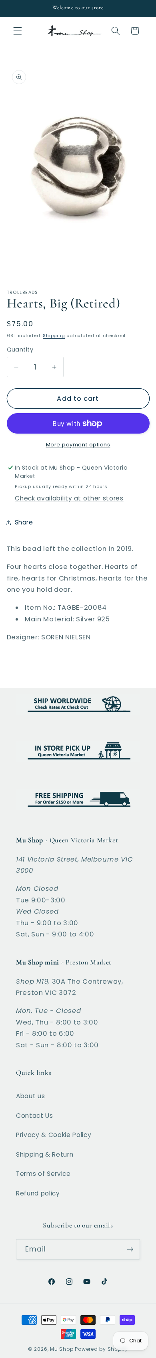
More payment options (78, 444)
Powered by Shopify (101, 1349)
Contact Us (34, 1115)
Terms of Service (43, 1173)
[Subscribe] (130, 1249)
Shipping (54, 335)
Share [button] (24, 522)
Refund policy (38, 1193)
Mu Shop (61, 1349)
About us (30, 1096)
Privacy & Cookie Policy (53, 1135)
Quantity (20, 350)
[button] (17, 30)
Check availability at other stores (69, 498)
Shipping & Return (44, 1154)
